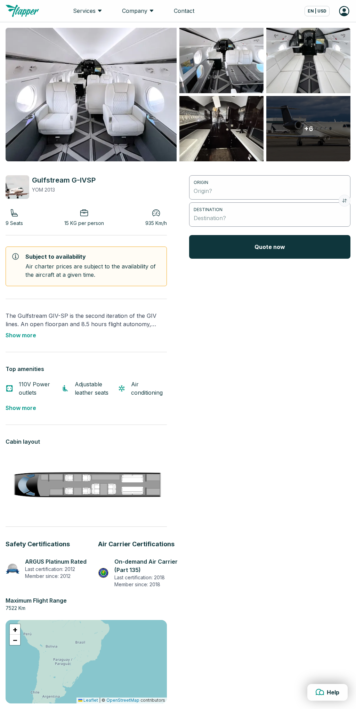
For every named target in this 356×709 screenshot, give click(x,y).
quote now (269, 246)
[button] (15, 629)
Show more (21, 335)
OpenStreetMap (122, 700)
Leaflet (90, 700)
